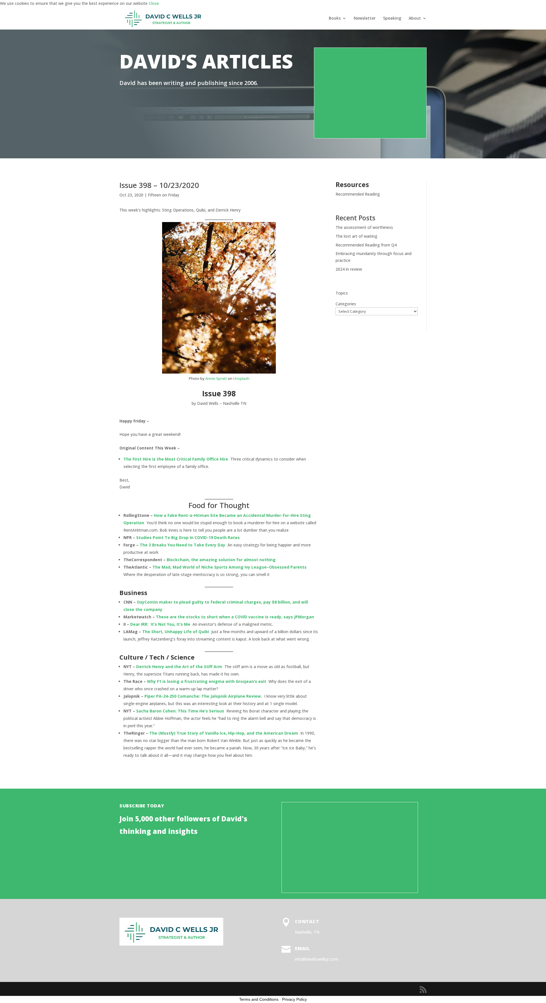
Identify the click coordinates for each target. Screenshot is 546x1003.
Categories (346, 303)
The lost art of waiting (356, 236)
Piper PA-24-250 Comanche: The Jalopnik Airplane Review (202, 696)
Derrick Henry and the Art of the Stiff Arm (179, 666)
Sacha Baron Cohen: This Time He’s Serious (180, 711)
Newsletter (365, 18)
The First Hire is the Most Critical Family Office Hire (175, 459)
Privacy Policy (294, 999)
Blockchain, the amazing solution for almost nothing (221, 559)
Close (154, 3)
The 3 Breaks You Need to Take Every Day (182, 545)
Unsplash (241, 378)
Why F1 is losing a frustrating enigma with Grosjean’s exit (206, 681)
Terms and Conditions (258, 999)
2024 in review (349, 269)
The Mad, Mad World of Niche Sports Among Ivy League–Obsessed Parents (229, 567)
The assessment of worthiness (364, 227)
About (415, 18)
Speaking (392, 18)
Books (335, 18)
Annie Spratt (216, 378)
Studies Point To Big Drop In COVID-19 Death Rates (188, 537)
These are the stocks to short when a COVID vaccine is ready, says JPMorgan (235, 616)
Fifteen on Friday (163, 195)
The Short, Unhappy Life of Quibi (175, 631)
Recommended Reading (358, 194)
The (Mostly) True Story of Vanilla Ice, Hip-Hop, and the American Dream (223, 733)
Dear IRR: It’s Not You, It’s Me (160, 624)
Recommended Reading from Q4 (366, 245)
